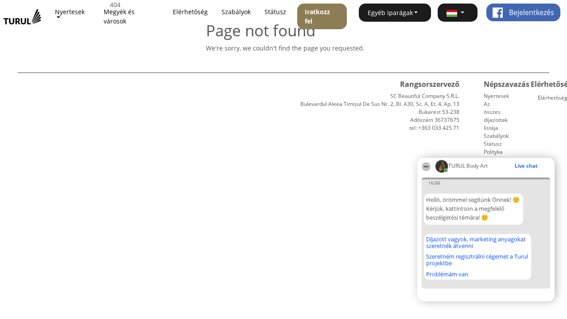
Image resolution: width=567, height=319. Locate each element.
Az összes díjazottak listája (496, 116)
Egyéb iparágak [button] (390, 12)
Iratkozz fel (317, 16)
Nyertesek (496, 96)
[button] (458, 13)
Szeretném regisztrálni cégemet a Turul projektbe (477, 260)
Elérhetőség (190, 12)
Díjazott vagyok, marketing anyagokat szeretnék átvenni (476, 242)
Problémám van (447, 274)
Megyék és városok (119, 16)
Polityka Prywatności (498, 155)
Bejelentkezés (530, 12)
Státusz (275, 12)
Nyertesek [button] (70, 12)
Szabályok (236, 12)
